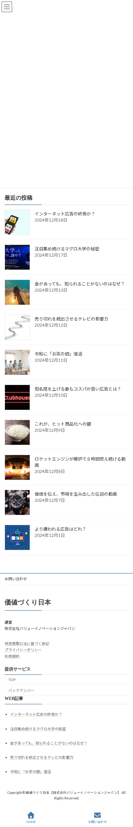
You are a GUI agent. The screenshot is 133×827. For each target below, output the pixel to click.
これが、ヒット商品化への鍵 (63, 424)
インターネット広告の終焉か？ (65, 213)
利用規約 (12, 656)
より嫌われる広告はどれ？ (60, 529)
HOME (31, 822)
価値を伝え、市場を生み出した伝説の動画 (76, 494)
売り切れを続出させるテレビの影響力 (71, 318)
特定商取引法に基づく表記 (27, 643)
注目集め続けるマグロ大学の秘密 (67, 248)
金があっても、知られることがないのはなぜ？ (80, 283)
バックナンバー (21, 690)
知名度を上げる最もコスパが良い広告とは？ (78, 388)
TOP (11, 679)
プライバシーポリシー (23, 650)
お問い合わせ (16, 579)
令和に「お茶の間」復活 (58, 353)
